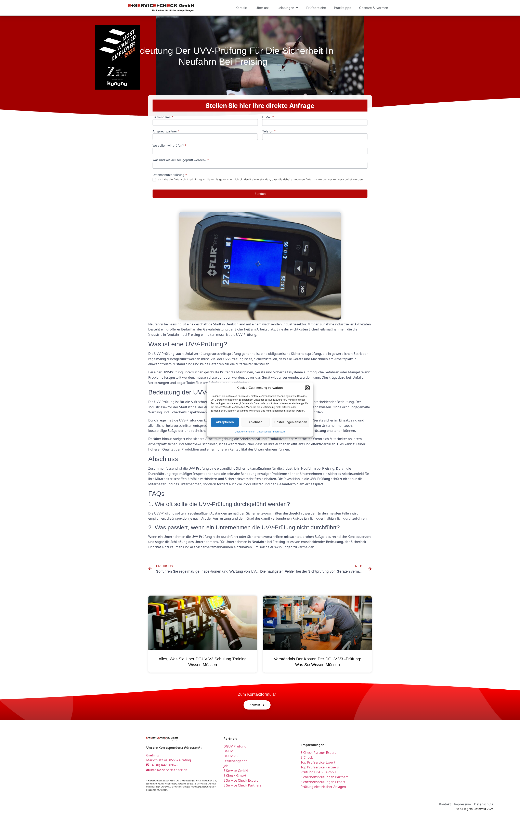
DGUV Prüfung (234, 746)
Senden (260, 194)
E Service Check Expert (241, 780)
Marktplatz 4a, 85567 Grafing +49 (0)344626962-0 (168, 760)
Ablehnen (255, 422)
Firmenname (163, 117)
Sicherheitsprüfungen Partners (325, 777)
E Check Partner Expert (318, 752)
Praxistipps (342, 8)
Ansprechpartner (166, 131)
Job (225, 766)
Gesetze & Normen (373, 8)
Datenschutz (264, 431)
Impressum (279, 431)
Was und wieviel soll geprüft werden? (181, 160)
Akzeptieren (225, 422)
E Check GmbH (234, 775)
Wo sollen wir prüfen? (169, 145)
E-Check (307, 757)
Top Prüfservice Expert (318, 762)
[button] (307, 388)
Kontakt (241, 8)
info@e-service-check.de (168, 770)
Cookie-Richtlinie (245, 431)
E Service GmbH (235, 770)
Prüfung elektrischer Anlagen (323, 786)
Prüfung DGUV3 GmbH (318, 772)
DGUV (228, 751)
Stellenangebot (235, 761)
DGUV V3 (230, 756)
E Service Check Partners (242, 785)
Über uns (262, 8)
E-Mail (268, 117)
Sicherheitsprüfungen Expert (323, 782)
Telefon (269, 131)
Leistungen (285, 8)
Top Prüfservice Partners (320, 767)
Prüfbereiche (316, 8)
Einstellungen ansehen (290, 422)
